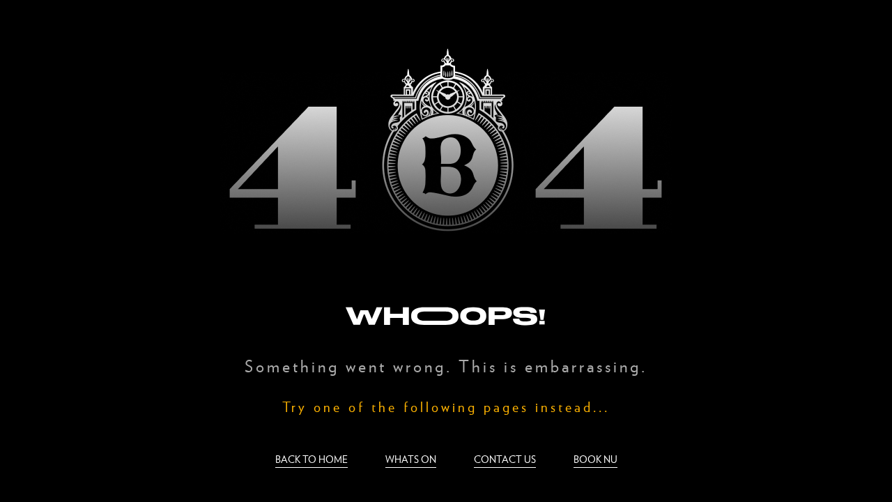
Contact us (505, 459)
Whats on (410, 459)
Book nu (595, 459)
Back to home (311, 459)
